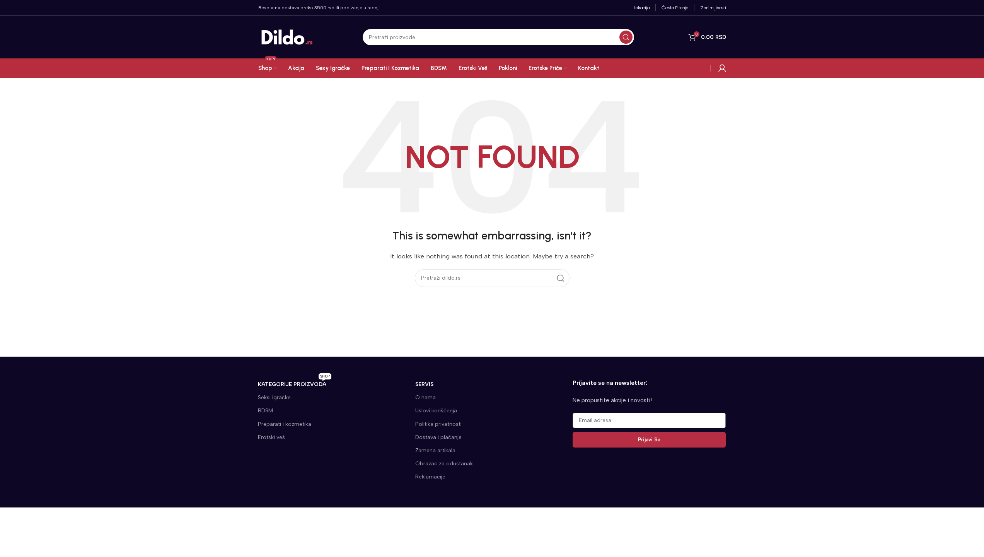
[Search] (626, 37)
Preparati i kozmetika (284, 424)
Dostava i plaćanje (438, 437)
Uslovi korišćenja (436, 410)
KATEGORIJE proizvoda (294, 383)
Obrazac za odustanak (444, 463)
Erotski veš (271, 437)
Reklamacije (430, 476)
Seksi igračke (274, 397)
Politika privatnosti (438, 424)
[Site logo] (287, 36)
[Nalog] (722, 68)
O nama (425, 397)
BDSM (265, 410)
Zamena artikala (435, 450)
